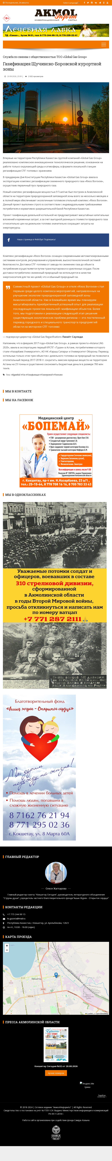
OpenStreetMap (102, 1013)
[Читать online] (56, 1044)
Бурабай (16, 374)
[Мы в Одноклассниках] (103, 2)
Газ (23, 374)
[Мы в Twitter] (88, 2)
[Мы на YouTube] (107, 2)
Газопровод (47, 374)
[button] (56, 975)
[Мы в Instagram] (91, 2)
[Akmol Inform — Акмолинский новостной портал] (56, 14)
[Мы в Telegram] (100, 2)
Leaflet (90, 1013)
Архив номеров (56, 1073)
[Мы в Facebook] (84, 2)
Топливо (59, 374)
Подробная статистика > (101, 1096)
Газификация (33, 374)
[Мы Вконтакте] (96, 2)
